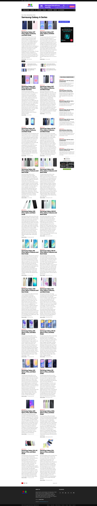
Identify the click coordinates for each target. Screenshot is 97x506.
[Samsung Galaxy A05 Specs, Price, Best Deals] (30, 404)
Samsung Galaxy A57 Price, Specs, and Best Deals (47, 33)
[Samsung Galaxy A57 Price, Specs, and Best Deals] (48, 25)
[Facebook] (60, 493)
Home (22, 0)
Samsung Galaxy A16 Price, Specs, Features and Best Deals (30, 252)
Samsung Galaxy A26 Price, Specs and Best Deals (28, 212)
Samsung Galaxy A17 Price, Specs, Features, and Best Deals (29, 130)
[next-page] (26, 483)
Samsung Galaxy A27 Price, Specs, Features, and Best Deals (29, 33)
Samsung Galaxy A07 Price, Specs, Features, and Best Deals (47, 88)
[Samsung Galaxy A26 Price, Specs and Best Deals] (30, 204)
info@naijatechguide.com (44, 501)
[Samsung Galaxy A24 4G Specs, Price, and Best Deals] (30, 443)
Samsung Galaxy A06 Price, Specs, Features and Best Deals (30, 290)
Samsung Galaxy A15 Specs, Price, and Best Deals (47, 371)
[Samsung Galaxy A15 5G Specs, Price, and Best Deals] (48, 324)
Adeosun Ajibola (24, 197)
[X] (71, 493)
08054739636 (41, 499)
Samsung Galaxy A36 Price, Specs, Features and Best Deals (48, 170)
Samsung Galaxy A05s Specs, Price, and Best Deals (47, 412)
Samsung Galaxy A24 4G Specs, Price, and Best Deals (29, 452)
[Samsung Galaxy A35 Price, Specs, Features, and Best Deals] (48, 282)
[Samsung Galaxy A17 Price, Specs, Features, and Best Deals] (30, 121)
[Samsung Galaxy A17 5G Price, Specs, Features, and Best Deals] (48, 121)
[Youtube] (74, 493)
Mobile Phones (24, 30)
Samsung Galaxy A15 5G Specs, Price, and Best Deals (47, 332)
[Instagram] (63, 493)
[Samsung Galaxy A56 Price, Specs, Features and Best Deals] (43, 65)
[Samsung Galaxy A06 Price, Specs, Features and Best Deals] (30, 282)
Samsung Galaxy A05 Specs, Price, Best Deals (29, 411)
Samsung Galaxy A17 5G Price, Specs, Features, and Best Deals (47, 130)
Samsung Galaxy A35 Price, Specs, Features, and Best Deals (47, 290)
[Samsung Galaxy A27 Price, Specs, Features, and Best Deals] (30, 25)
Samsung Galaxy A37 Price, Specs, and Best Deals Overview (29, 88)
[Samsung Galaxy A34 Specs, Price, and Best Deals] (48, 443)
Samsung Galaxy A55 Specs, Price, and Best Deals (29, 332)
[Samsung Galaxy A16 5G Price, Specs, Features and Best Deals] (48, 243)
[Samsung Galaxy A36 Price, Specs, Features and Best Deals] (48, 162)
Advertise (28, 0)
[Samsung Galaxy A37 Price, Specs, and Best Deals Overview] (42, 70)
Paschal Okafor (24, 59)
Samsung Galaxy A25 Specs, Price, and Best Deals (29, 371)
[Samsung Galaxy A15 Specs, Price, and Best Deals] (48, 363)
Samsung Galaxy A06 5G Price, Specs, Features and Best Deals (48, 212)
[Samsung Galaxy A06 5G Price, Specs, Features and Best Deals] (48, 204)
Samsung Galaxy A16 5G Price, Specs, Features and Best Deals (48, 252)
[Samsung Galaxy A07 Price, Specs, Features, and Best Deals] (48, 79)
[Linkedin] (66, 493)
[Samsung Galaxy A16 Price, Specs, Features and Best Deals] (30, 243)
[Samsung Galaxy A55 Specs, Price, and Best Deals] (30, 324)
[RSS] (68, 493)
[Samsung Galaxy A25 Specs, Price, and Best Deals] (30, 363)
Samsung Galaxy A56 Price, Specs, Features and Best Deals (30, 170)
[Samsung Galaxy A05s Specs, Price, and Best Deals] (48, 404)
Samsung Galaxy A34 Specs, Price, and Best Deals (47, 452)
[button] (74, 10)
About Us (25, 0)
